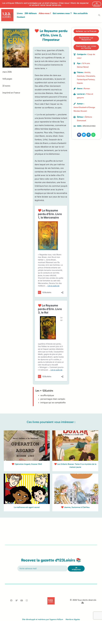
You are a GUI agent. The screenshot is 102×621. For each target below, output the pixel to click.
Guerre (80, 83)
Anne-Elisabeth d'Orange (84, 107)
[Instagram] (26, 600)
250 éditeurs (31, 13)
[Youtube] (21, 600)
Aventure (80, 76)
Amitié (87, 72)
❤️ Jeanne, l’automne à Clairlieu (75, 507)
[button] (99, 15)
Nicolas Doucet (80, 111)
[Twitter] (16, 600)
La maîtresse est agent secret (27, 507)
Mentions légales (73, 619)
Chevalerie (90, 76)
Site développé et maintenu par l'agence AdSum (42, 619)
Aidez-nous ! (45, 13)
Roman (87, 88)
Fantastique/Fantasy (86, 79)
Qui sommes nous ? (62, 13)
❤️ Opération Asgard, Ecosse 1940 (27, 464)
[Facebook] (11, 600)
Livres (20, 13)
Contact (21, 17)
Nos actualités (81, 13)
